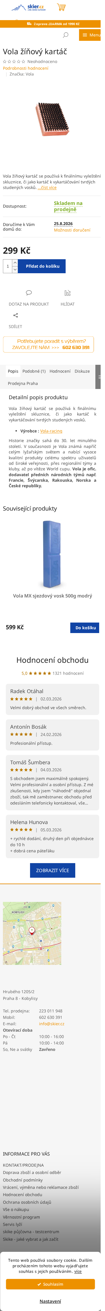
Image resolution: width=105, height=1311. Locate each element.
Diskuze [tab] (82, 371)
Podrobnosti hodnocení (25, 68)
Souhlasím (53, 1284)
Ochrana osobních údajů (27, 1202)
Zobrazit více (52, 870)
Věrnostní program (21, 1217)
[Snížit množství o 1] (15, 269)
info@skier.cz (51, 1023)
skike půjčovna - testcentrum (31, 1231)
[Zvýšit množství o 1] (15, 263)
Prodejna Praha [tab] (23, 383)
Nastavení (50, 1301)
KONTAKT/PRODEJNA (23, 1165)
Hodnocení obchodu (52, 660)
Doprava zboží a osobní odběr (32, 1172)
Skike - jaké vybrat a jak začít (30, 1239)
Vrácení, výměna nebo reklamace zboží (41, 1187)
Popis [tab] (13, 371)
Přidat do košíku (43, 266)
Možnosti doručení (72, 230)
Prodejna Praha (38, 22)
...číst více (47, 187)
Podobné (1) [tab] (34, 371)
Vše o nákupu (16, 1209)
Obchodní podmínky (23, 1180)
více (78, 1271)
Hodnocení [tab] (60, 371)
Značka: (22, 74)
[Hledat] (65, 35)
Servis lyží (12, 1224)
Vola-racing (51, 431)
